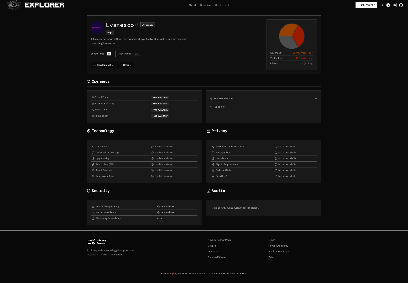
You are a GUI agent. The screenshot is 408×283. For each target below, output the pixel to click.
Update (149, 24)
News (271, 240)
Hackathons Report (279, 251)
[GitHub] (401, 5)
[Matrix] (395, 5)
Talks (271, 257)
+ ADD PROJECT (366, 5)
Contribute (223, 5)
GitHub (242, 273)
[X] (382, 5)
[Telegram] (388, 5)
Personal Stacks (217, 257)
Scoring (205, 5)
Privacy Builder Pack (219, 240)
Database (213, 251)
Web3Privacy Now (190, 273)
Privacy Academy (278, 245)
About (193, 5)
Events (212, 245)
